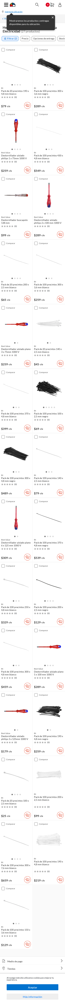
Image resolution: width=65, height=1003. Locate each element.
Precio (25, 38)
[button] (12, 84)
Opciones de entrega (43, 38)
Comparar (10, 49)
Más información (32, 996)
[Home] (12, 5)
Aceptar (32, 987)
